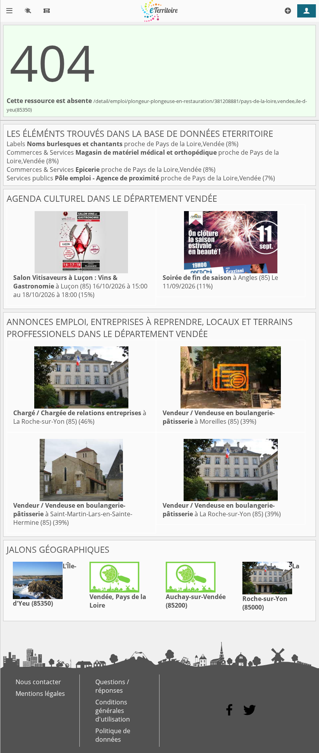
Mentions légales (40, 693)
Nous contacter (38, 682)
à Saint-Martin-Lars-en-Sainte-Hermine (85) (72, 514)
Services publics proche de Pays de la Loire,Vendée (135, 178)
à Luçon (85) (65, 281)
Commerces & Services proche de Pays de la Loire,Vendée (105, 169)
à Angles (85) (216, 277)
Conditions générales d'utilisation (112, 710)
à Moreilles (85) (219, 417)
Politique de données (112, 735)
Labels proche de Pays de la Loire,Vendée (116, 144)
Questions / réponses (112, 686)
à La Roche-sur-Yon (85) (219, 509)
